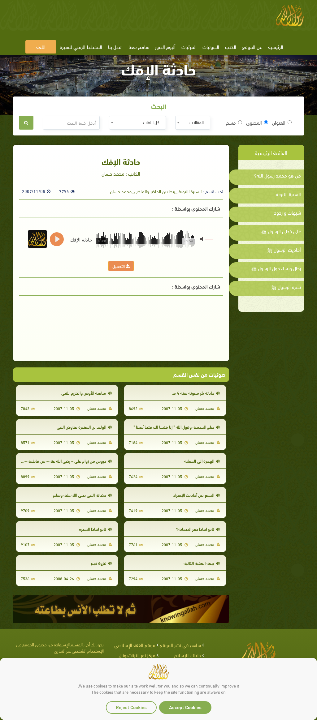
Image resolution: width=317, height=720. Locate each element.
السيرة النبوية (288, 194)
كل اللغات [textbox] (151, 122)
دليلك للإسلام (187, 654)
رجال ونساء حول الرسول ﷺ (276, 268)
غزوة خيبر (98, 562)
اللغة (41, 46)
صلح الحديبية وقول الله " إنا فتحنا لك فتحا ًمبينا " (173, 426)
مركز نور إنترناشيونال (137, 654)
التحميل (119, 266)
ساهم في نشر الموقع (180, 644)
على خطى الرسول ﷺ (281, 231)
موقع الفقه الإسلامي (134, 644)
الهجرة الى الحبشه (199, 460)
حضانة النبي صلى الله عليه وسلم (79, 494)
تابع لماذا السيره (92, 528)
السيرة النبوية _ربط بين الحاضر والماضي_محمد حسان (156, 191)
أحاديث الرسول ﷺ (284, 249)
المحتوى (254, 122)
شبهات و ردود (287, 212)
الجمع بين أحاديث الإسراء (193, 494)
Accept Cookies (185, 706)
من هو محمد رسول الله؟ (277, 175)
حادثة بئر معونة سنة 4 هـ (193, 392)
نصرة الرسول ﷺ (286, 286)
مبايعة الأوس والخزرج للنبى (83, 392)
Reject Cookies (131, 706)
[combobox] (192, 123)
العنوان (278, 122)
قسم (231, 122)
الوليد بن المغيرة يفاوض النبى (81, 426)
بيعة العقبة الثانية (199, 562)
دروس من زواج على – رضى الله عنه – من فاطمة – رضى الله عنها (53, 460)
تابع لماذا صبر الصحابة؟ (195, 528)
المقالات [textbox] (196, 122)
